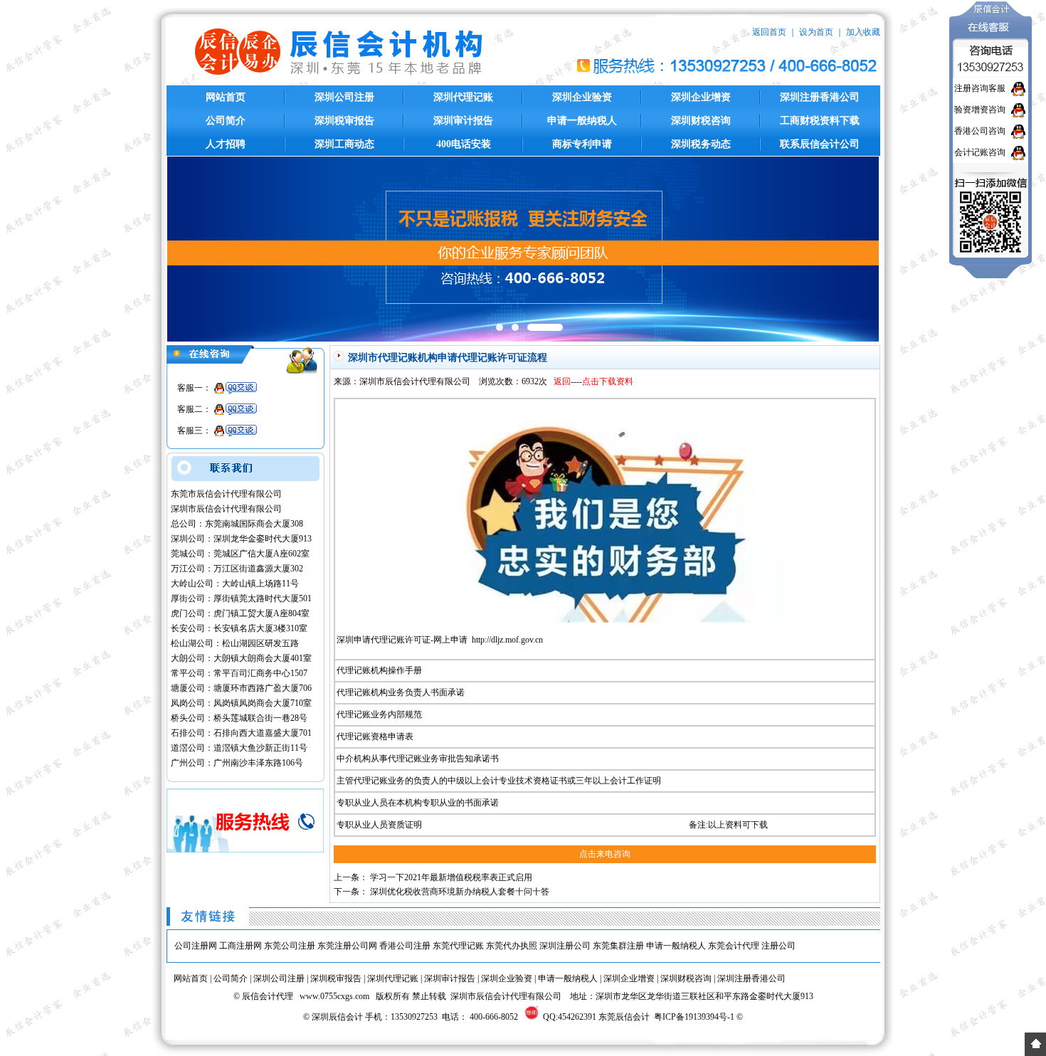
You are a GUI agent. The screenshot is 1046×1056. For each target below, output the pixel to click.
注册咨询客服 (979, 88)
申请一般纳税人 (582, 120)
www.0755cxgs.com (334, 996)
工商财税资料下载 (820, 120)
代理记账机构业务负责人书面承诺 (401, 692)
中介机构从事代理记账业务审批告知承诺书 (418, 759)
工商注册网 (240, 946)
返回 (562, 381)
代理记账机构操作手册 (379, 670)
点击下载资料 (607, 381)
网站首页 (225, 97)
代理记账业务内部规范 (379, 714)
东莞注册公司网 (347, 946)
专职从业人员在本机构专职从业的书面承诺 (418, 803)
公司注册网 (195, 946)
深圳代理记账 (463, 97)
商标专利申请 (582, 144)
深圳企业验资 (582, 97)
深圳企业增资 (701, 97)
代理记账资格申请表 (375, 736)
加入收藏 (863, 32)
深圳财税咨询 (701, 120)
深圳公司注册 (344, 97)
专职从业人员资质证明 (379, 825)
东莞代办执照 (511, 946)
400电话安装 (463, 144)
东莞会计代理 (733, 946)
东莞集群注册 (618, 946)
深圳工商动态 (344, 144)
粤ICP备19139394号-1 (694, 1017)
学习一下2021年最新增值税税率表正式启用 (451, 877)
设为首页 (816, 32)
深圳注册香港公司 (820, 97)
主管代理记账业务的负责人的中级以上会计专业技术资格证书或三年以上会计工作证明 (499, 781)
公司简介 (225, 120)
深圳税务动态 (701, 144)
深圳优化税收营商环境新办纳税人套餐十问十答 (459, 892)
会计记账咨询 (979, 152)
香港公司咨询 (979, 131)
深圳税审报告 (344, 120)
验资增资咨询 (979, 110)
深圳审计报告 (463, 120)
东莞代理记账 (458, 946)
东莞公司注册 (289, 946)
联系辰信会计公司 (820, 144)
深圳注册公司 (565, 946)
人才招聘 (225, 144)
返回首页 (769, 32)
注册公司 (778, 946)
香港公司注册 (404, 946)
